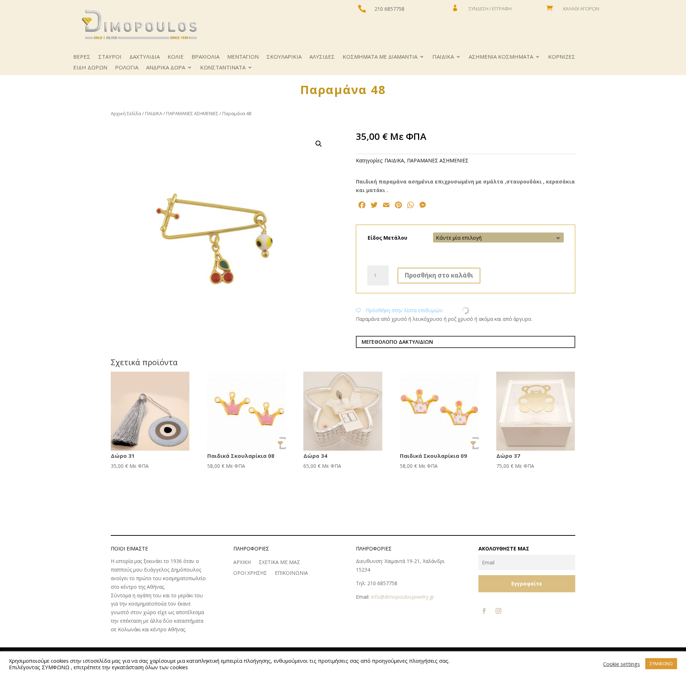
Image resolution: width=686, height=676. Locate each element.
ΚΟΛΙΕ (176, 57)
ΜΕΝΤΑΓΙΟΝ (243, 57)
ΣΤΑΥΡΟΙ (109, 57)
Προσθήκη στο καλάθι (438, 275)
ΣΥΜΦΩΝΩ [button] (661, 663)
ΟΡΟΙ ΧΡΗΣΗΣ (250, 573)
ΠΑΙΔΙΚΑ (443, 57)
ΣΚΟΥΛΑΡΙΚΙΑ (284, 57)
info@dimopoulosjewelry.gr (402, 596)
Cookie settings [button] (621, 664)
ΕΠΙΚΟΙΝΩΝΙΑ (291, 573)
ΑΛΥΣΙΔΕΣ (322, 57)
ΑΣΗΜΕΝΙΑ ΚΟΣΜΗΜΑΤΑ (501, 57)
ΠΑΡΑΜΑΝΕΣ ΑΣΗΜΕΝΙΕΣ (192, 113)
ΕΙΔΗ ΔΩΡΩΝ (90, 68)
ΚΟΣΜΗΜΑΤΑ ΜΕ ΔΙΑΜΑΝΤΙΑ (380, 57)
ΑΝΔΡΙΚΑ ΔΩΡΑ (165, 68)
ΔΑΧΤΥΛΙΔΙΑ (144, 57)
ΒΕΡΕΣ (81, 57)
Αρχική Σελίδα (126, 113)
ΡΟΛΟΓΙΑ (126, 68)
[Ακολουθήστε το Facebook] (484, 611)
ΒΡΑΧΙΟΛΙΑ (205, 57)
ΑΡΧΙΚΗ (242, 562)
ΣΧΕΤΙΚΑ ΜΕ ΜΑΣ (279, 562)
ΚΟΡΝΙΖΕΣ (561, 57)
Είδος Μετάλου (387, 237)
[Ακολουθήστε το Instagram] (498, 611)
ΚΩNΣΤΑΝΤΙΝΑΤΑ (222, 68)
